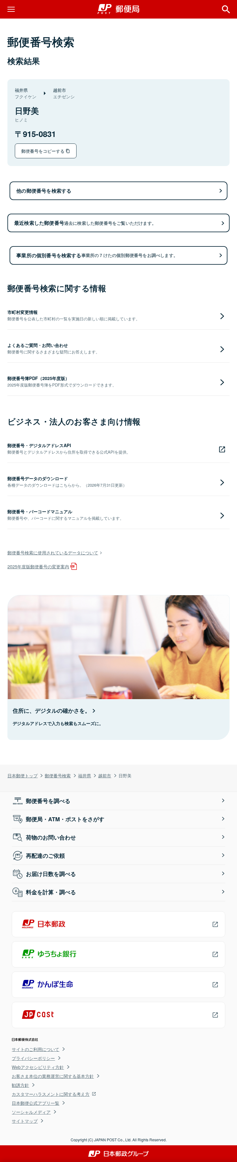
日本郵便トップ (22, 775)
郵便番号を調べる (48, 801)
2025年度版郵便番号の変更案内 (38, 566)
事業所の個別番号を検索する (97, 255)
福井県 (84, 775)
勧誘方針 (20, 1085)
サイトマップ (25, 1121)
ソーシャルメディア (31, 1112)
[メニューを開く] (11, 9)
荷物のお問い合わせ (51, 837)
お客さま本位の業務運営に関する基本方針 (53, 1076)
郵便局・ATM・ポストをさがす (65, 819)
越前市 (104, 775)
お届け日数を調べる (51, 874)
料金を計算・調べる (51, 892)
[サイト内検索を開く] (226, 9)
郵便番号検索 (58, 775)
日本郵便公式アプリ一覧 (35, 1103)
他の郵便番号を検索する (43, 190)
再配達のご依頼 (45, 856)
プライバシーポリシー (33, 1058)
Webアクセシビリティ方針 (38, 1067)
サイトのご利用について (35, 1049)
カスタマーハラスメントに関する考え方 (50, 1094)
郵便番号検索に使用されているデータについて (52, 552)
